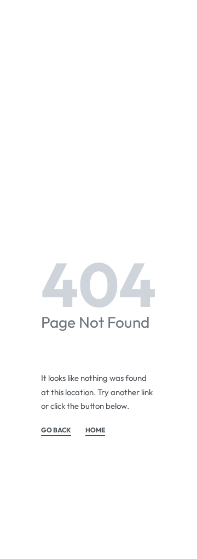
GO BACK (56, 430)
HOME (95, 430)
